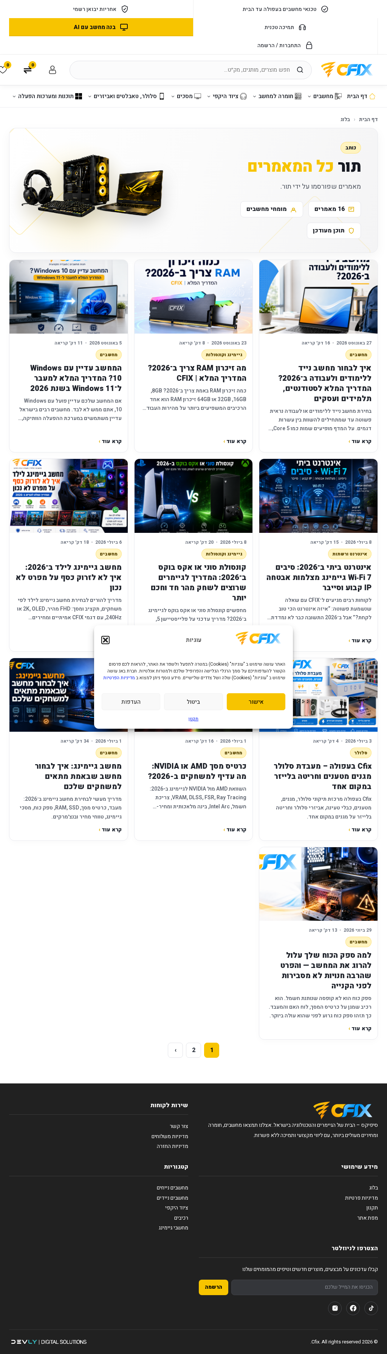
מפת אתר (367, 1218)
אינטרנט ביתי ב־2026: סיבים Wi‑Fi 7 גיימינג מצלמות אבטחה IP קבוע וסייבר (319, 577)
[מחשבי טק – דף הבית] (343, 1110)
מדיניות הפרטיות (119, 677)
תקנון (193, 718)
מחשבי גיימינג (173, 1228)
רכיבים (181, 1218)
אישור (256, 702)
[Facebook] (353, 1308)
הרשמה (213, 1287)
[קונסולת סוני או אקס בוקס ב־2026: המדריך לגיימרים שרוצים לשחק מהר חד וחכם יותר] (194, 495)
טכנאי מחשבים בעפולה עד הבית (279, 9)
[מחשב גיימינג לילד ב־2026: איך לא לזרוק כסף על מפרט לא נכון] (68, 495)
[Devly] (48, 1342)
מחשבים (358, 354)
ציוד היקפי (176, 1208)
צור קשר (179, 1126)
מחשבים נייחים (172, 1188)
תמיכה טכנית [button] (279, 27)
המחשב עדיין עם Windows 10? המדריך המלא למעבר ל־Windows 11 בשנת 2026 (76, 378)
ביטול (193, 702)
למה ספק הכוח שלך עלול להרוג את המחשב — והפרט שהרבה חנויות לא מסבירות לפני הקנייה (326, 970)
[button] (105, 640)
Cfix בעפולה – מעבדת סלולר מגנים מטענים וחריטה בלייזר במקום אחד (323, 776)
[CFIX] (347, 69)
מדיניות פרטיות (361, 1198)
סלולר (360, 752)
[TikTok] (371, 1308)
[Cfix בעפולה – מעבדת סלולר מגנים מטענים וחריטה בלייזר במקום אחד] (318, 695)
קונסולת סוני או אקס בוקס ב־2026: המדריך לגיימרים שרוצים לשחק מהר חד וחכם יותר (198, 582)
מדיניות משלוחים (170, 1136)
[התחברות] (52, 69)
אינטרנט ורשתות (349, 554)
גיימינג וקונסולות (224, 354)
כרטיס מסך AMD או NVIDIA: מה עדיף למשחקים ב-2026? (197, 771)
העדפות (131, 702)
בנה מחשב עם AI (94, 27)
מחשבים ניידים (172, 1198)
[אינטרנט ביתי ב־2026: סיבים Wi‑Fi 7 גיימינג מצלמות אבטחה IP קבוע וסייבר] (318, 495)
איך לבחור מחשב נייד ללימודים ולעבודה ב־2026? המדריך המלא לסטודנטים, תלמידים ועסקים (325, 383)
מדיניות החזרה (172, 1146)
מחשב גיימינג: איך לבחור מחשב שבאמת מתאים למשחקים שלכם (78, 776)
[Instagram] (335, 1308)
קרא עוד (360, 441)
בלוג (345, 119)
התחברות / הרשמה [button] (279, 45)
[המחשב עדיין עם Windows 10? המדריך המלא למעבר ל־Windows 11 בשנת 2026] (68, 297)
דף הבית (368, 119)
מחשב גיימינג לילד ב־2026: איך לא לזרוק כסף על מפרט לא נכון (69, 577)
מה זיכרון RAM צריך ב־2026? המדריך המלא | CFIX (197, 373)
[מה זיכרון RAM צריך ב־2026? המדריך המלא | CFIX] (194, 297)
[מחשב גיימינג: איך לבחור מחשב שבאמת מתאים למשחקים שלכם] (68, 695)
